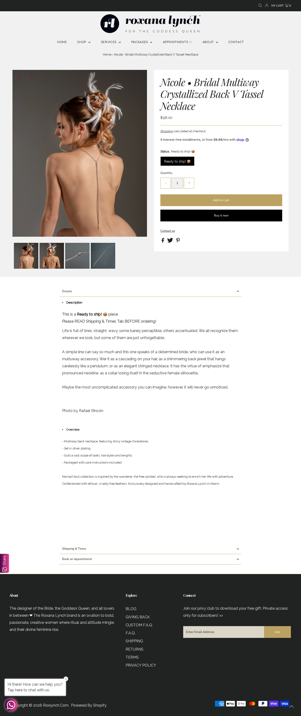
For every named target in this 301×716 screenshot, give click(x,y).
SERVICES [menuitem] (109, 42)
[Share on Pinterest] (178, 241)
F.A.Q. (130, 633)
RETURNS (134, 649)
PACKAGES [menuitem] (140, 42)
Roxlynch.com (55, 705)
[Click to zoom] (139, 77)
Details (67, 291)
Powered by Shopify (89, 705)
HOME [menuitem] (62, 42)
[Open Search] (260, 6)
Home (107, 54)
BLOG (131, 609)
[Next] (31, 77)
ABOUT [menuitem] (208, 42)
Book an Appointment (77, 559)
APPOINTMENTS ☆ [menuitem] (177, 42)
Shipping (166, 131)
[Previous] (20, 77)
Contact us (167, 230)
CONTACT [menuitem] (236, 42)
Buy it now (221, 215)
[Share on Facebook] (163, 241)
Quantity (166, 173)
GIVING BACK (138, 617)
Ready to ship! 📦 (177, 161)
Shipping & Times (74, 549)
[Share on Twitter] (170, 241)
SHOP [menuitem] (82, 42)
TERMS (132, 657)
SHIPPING (134, 641)
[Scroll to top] (291, 706)
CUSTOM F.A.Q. (139, 625)
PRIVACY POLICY (141, 665)
